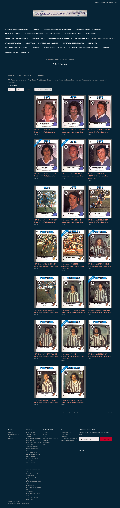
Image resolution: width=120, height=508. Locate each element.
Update (29, 89)
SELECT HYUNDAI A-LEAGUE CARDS (54, 48)
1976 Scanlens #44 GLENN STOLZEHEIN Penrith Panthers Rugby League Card (72, 356)
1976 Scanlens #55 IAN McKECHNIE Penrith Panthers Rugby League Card (99, 311)
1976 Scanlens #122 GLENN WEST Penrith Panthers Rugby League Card (46, 265)
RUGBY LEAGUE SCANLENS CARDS (102, 38)
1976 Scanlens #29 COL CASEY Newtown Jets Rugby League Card (99, 221)
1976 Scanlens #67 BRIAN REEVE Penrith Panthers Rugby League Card (99, 265)
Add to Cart (47, 115)
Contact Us (25, 52)
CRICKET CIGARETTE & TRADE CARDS (16, 38)
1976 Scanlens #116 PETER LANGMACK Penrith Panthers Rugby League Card (72, 266)
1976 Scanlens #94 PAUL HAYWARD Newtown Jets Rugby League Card (45, 131)
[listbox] (46, 89)
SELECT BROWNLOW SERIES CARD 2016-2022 (57, 29)
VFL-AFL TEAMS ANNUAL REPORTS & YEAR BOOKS (83, 48)
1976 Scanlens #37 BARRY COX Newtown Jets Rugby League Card (72, 221)
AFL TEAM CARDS (91, 34)
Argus (45, 434)
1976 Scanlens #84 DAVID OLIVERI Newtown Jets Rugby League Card (99, 131)
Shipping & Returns (11, 52)
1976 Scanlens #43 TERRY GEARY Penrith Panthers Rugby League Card (46, 401)
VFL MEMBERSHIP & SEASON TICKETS (59, 38)
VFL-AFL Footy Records (13, 43)
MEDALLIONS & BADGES (12, 34)
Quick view (46, 108)
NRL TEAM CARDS (37, 38)
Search (97, 2)
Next (109, 413)
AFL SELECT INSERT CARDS (72, 34)
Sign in (103, 2)
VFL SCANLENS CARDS (53, 34)
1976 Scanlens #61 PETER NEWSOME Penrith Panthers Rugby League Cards (73, 311)
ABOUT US (106, 48)
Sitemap (10, 438)
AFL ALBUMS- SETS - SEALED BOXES (16, 48)
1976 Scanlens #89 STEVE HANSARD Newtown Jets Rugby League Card (73, 131)
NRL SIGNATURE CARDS (82, 38)
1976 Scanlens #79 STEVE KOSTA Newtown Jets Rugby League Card (45, 175)
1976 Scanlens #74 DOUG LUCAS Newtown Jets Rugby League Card (72, 175)
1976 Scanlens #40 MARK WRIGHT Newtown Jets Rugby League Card (45, 221)
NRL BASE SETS (92, 43)
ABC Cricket (46, 442)
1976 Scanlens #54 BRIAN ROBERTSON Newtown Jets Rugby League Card (98, 176)
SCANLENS (46, 432)
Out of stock (46, 159)
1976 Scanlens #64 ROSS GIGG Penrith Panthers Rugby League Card (46, 311)
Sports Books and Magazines (48, 43)
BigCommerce (17, 501)
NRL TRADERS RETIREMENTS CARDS (73, 43)
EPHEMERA (36, 29)
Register (110, 2)
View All (45, 444)
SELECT (45, 436)
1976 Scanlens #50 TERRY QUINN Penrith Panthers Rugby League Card (99, 355)
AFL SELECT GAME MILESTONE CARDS (16, 29)
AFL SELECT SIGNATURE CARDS (33, 34)
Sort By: (37, 89)
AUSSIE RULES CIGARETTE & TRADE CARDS (88, 29)
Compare (46, 111)
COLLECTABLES (30, 43)
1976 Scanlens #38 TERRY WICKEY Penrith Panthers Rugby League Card (72, 401)
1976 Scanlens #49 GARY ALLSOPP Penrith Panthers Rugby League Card (46, 355)
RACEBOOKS (35, 48)
